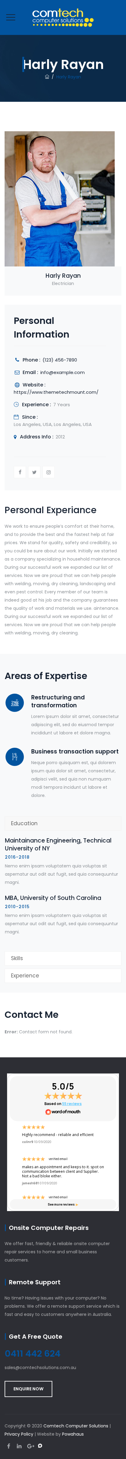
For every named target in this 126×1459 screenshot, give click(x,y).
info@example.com (62, 372)
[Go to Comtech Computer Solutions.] (47, 77)
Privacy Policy (19, 1434)
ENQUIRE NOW (28, 1389)
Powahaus (73, 1434)
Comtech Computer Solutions (75, 1426)
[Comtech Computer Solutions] (62, 17)
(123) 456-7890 (60, 360)
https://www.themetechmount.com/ (56, 392)
